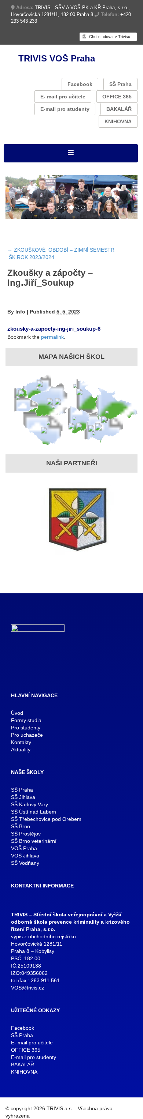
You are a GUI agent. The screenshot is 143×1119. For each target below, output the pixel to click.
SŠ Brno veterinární (33, 841)
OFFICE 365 (117, 96)
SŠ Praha (120, 84)
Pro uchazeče (27, 735)
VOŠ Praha (24, 848)
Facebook (79, 84)
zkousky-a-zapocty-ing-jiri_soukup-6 (53, 329)
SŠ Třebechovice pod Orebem (46, 819)
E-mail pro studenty (64, 109)
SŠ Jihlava (23, 797)
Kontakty (21, 742)
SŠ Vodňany (25, 863)
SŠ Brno (20, 826)
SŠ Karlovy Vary (29, 804)
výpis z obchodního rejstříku (43, 936)
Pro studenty (25, 728)
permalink (52, 337)
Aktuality (20, 749)
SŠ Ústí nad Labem (33, 812)
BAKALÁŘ (119, 109)
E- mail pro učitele (62, 96)
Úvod (17, 713)
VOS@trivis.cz (27, 988)
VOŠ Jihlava (25, 856)
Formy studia (26, 720)
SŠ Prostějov (26, 834)
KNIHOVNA (118, 121)
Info (20, 312)
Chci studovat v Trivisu (109, 36)
